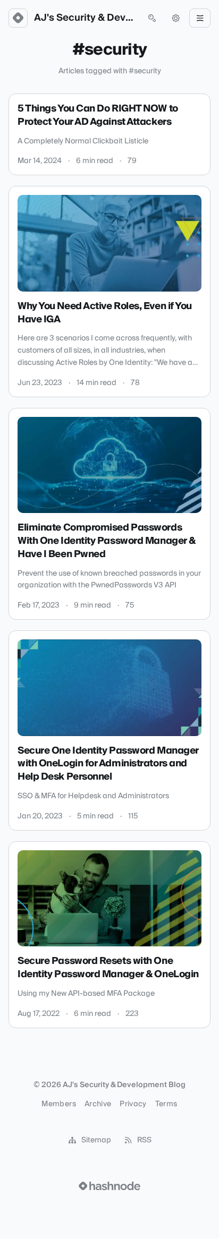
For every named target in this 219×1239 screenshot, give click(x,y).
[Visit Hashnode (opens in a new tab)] (109, 1186)
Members (58, 1104)
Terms (166, 1104)
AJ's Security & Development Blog (85, 18)
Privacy (133, 1104)
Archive (98, 1104)
